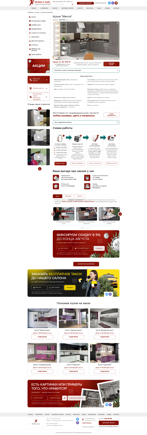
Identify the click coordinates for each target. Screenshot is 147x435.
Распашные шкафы (38, 21)
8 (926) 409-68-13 (100, 5)
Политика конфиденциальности (64, 432)
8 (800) (105, 418)
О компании (44, 8)
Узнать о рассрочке (94, 163)
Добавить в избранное (88, 426)
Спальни (34, 45)
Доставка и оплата (67, 8)
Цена (57, 196)
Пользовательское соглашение (82, 432)
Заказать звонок (85, 3)
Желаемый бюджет (83, 248)
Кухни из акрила (47, 12)
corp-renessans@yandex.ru (109, 426)
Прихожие (35, 37)
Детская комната (37, 41)
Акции (99, 8)
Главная (33, 8)
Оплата (79, 196)
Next (39, 168)
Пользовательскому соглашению (80, 254)
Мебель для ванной (35, 49)
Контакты (116, 8)
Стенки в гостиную (38, 33)
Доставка (68, 196)
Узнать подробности (111, 115)
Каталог (54, 8)
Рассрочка (90, 8)
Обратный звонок (109, 422)
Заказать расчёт (111, 64)
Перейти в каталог (111, 163)
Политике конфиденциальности (66, 254)
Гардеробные (36, 29)
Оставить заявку (60, 163)
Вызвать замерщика (77, 163)
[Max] (112, 3)
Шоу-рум (79, 8)
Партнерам (101, 414)
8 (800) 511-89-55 (100, 3)
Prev (39, 108)
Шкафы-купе (36, 25)
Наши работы (36, 54)
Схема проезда (86, 423)
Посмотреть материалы (86, 264)
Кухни (37, 12)
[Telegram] (109, 3)
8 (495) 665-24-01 (100, 1)
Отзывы (107, 8)
